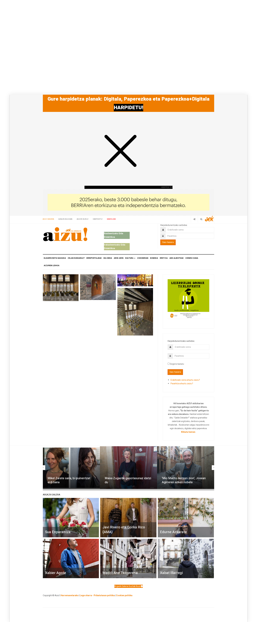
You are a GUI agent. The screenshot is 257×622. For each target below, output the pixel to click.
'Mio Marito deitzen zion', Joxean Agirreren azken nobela (184, 480)
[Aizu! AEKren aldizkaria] (65, 234)
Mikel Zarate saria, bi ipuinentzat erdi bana (69, 480)
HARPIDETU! (128, 107)
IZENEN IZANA (191, 258)
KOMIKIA (154, 258)
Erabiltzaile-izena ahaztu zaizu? (185, 380)
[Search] (201, 219)
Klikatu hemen (188, 432)
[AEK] (209, 218)
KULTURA (129, 258)
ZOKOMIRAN (142, 258)
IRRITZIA (164, 258)
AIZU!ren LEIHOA (51, 265)
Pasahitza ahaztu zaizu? (182, 383)
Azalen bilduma (65, 219)
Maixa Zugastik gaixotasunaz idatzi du (128, 480)
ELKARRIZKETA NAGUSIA (55, 258)
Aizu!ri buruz (82, 219)
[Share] (194, 219)
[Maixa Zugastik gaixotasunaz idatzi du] (128, 467)
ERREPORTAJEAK (94, 258)
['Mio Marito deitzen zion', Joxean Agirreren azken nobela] (185, 467)
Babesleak (111, 219)
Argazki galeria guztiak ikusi (127, 586)
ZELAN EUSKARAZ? (76, 258)
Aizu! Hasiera (48, 219)
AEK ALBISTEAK (176, 258)
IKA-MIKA (107, 258)
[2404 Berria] (128, 202)
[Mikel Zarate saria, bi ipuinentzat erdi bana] (71, 467)
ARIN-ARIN (118, 258)
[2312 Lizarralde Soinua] (188, 298)
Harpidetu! (97, 219)
